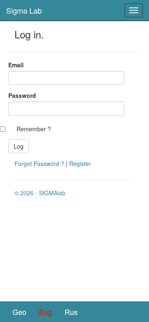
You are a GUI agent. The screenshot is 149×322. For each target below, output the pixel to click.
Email (16, 65)
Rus (71, 311)
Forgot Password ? (39, 163)
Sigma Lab (24, 10)
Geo (19, 311)
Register (80, 163)
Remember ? (34, 129)
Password (22, 95)
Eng (45, 311)
